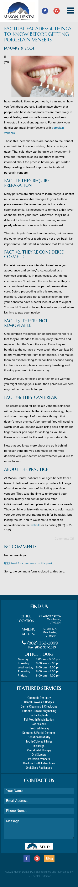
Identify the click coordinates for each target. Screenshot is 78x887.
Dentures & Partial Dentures (39, 733)
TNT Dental (33, 876)
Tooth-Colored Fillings (39, 741)
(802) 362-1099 (42, 643)
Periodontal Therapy (39, 750)
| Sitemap (46, 876)
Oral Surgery (39, 754)
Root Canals (39, 724)
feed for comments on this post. (28, 563)
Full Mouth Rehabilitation (39, 720)
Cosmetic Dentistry (39, 698)
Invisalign (39, 746)
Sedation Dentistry (39, 737)
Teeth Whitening (39, 728)
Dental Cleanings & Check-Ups (39, 706)
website (36, 525)
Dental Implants (39, 715)
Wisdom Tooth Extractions (39, 763)
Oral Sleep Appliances (39, 768)
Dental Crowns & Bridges (39, 702)
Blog (49, 858)
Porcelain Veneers (39, 759)
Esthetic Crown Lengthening (39, 711)
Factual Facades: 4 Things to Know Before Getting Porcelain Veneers (38, 34)
